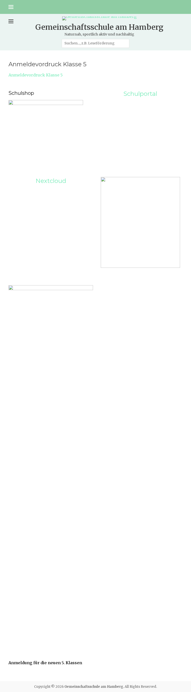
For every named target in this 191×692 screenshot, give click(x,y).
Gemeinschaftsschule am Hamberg (99, 27)
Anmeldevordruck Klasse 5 (35, 74)
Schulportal (140, 93)
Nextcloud (51, 180)
